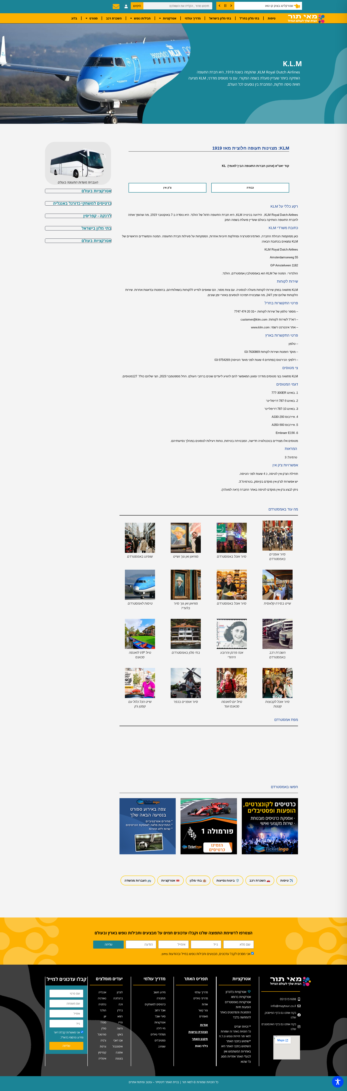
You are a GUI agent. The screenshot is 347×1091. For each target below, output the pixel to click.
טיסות (272, 18)
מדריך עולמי (193, 18)
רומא (120, 1016)
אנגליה (102, 992)
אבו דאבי (118, 1040)
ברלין (120, 1010)
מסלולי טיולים (158, 1034)
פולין (103, 1028)
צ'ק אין (167, 187)
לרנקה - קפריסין (97, 215)
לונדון (120, 992)
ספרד (103, 1022)
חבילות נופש (142, 18)
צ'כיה (103, 1040)
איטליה (102, 1058)
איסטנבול (117, 1046)
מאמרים (203, 1016)
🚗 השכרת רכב (259, 880)
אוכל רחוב (160, 1010)
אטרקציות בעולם (96, 191)
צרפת (103, 1046)
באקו (120, 1034)
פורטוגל (102, 1034)
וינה (120, 1004)
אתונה (119, 1052)
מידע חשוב (159, 992)
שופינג (161, 1046)
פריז (120, 1022)
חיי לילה (160, 1028)
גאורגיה (102, 998)
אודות (205, 1004)
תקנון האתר (200, 1039)
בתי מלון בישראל (220, 18)
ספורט (93, 18)
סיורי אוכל (160, 1016)
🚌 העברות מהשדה (138, 880)
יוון (105, 1016)
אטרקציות (169, 18)
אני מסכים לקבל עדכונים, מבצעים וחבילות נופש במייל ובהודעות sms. (205, 954)
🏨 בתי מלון (198, 880)
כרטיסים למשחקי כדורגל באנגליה (82, 203)
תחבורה (161, 998)
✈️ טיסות (286, 880)
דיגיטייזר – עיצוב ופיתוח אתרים (146, 1082)
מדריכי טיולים (200, 998)
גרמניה (102, 1004)
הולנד (103, 1010)
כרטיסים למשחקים (155, 1004)
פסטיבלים (160, 1040)
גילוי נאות (201, 1046)
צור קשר (203, 1010)
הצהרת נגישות (198, 1032)
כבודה (250, 187)
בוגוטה (119, 1058)
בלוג (74, 18)
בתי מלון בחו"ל (249, 18)
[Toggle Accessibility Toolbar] (338, 1082)
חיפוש (137, 6)
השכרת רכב (114, 18)
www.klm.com (260, 327)
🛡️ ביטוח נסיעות (227, 880)
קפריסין (102, 1052)
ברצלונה (118, 998)
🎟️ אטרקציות (170, 880)
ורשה (120, 1028)
